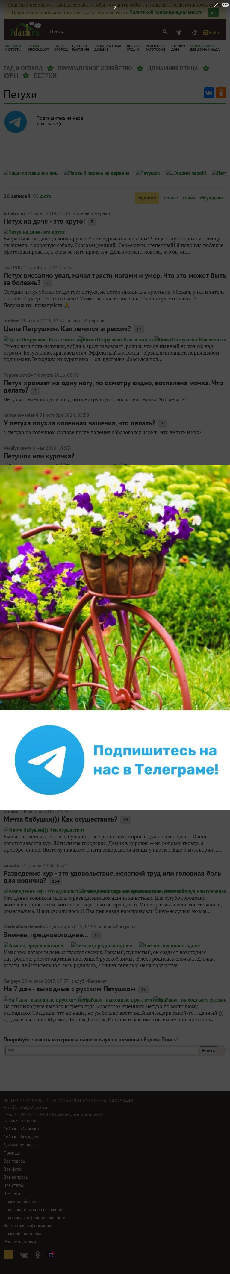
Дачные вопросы (20, 1145)
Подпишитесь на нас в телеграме (60, 121)
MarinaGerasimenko (24, 927)
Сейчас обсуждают (22, 1137)
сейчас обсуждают (203, 197)
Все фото (13, 1169)
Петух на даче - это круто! (44, 221)
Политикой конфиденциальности (165, 12)
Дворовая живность (35, 710)
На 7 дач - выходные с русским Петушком (69, 988)
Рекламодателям (20, 1242)
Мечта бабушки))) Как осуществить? (60, 819)
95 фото (42, 196)
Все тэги (12, 1193)
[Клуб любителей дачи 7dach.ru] (25, 29)
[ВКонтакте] (209, 92)
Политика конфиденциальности (34, 1217)
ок (213, 12)
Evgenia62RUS (19, 757)
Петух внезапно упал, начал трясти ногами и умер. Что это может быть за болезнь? (115, 279)
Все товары (15, 1161)
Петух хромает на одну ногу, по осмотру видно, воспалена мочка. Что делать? (113, 386)
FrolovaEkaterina (21, 541)
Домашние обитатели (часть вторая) (61, 764)
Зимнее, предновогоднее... (46, 934)
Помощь (12, 1153)
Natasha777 (16, 703)
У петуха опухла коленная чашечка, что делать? (79, 423)
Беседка (96, 981)
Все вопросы (16, 1177)
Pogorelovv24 (18, 375)
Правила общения (21, 1201)
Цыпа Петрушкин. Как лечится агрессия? (67, 328)
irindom (12, 321)
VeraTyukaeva (17, 448)
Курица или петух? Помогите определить (68, 603)
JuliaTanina (15, 213)
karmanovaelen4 (21, 415)
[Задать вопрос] (195, 32)
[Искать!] (164, 31)
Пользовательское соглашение (34, 1209)
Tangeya (12, 981)
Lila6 (9, 595)
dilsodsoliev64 (19, 502)
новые (171, 197)
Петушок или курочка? (39, 455)
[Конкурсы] (179, 32)
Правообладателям (22, 1234)
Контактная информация (27, 1225)
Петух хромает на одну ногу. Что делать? (68, 509)
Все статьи (14, 1185)
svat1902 (13, 267)
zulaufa (11, 865)
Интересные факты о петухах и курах (63, 549)
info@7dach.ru (33, 1107)
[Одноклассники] (221, 92)
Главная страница (20, 1120)
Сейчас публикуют (21, 1128)
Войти (214, 32)
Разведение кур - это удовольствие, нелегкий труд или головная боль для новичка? (112, 877)
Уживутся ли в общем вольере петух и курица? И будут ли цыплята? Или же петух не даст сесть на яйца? (111, 661)
